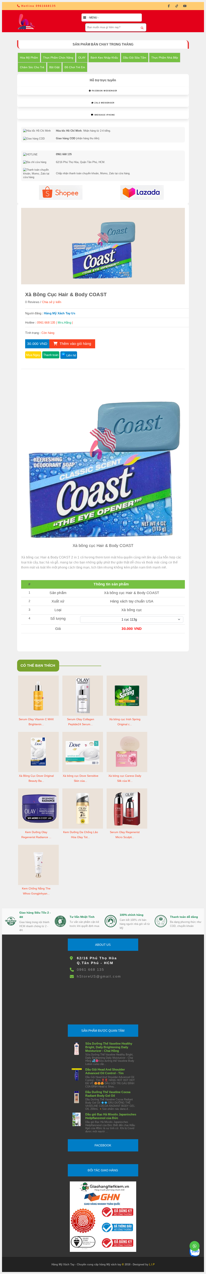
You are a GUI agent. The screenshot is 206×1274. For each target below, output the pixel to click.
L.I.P (152, 1264)
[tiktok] (177, 6)
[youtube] (185, 6)
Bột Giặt (54, 67)
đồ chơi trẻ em (75, 67)
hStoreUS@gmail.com (99, 976)
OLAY (81, 57)
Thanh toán (50, 355)
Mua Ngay (33, 355)
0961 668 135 (90, 970)
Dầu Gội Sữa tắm (134, 57)
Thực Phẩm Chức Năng (58, 57)
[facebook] (169, 6)
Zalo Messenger (104, 103)
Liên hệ (71, 355)
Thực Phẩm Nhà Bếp (164, 57)
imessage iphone (104, 115)
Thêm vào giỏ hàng (75, 344)
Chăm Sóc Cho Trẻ (32, 67)
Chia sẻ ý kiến (51, 302)
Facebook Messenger (104, 91)
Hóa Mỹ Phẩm (29, 57)
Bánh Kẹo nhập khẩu (104, 57)
